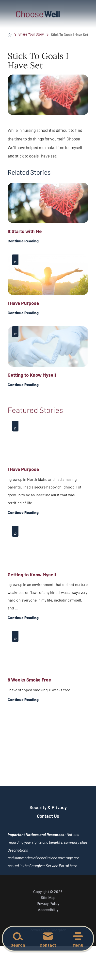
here (73, 865)
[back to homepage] (10, 35)
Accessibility (48, 910)
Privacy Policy (48, 903)
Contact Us (48, 816)
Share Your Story (31, 34)
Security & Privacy (48, 807)
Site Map (48, 898)
